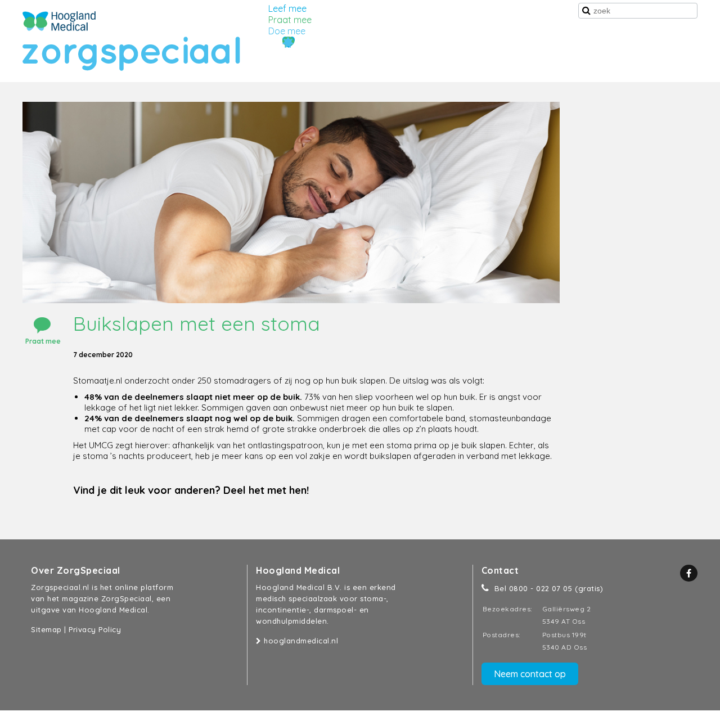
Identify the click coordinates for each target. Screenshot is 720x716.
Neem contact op (530, 673)
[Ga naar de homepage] (59, 21)
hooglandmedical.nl (300, 640)
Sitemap (46, 629)
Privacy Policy (95, 629)
